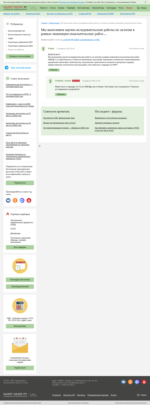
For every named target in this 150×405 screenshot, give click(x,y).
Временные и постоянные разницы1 (111, 118)
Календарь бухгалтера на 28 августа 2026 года (18, 124)
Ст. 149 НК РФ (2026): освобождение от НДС (80, 40)
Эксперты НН (69, 395)
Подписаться (20, 183)
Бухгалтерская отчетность (19, 35)
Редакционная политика (98, 395)
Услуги (113, 395)
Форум (129, 8)
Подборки (71, 8)
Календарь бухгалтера (20, 280)
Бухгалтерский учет (16, 31)
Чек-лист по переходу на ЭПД (60, 14)
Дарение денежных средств (107, 123)
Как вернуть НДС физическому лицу (59, 118)
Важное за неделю (12, 14)
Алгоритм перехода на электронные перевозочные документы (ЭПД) (18, 156)
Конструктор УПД (127, 14)
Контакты (81, 395)
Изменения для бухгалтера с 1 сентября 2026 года (19, 86)
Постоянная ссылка (136, 48)
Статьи (53, 8)
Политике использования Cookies (72, 2)
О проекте (56, 395)
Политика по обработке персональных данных (130, 403)
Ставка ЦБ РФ (85, 14)
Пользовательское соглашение (78, 403)
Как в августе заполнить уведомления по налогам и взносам (17, 145)
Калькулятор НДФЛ (105, 14)
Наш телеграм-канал (21, 67)
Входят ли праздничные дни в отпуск (59, 123)
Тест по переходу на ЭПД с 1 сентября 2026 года (18, 95)
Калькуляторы (98, 8)
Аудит (10, 38)
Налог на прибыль (16, 50)
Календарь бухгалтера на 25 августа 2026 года (18, 115)
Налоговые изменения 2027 (20, 42)
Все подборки (20, 247)
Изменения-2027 (33, 14)
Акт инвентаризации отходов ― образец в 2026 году (66, 128)
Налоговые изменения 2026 (20, 46)
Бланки (61, 8)
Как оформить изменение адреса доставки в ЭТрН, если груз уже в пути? (117, 129)
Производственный (19, 287)
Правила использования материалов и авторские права (22, 403)
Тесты (121, 8)
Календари (111, 8)
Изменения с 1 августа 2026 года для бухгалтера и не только (20, 105)
